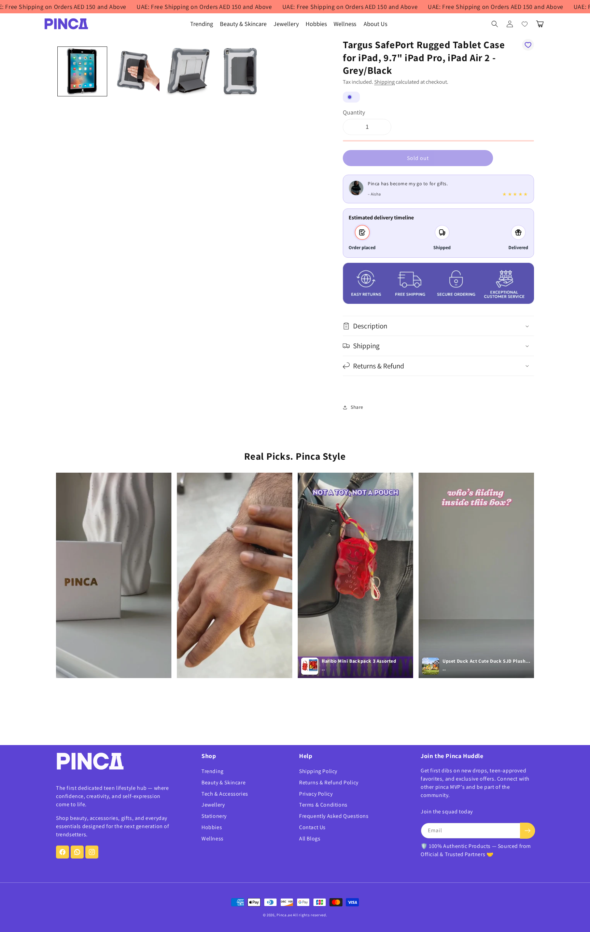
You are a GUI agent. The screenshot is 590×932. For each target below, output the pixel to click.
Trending (212, 771)
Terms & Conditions (323, 804)
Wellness (212, 838)
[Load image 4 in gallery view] (240, 71)
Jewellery (213, 804)
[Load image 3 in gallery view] (187, 71)
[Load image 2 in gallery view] (134, 71)
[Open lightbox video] (113, 575)
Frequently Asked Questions (334, 816)
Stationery (214, 816)
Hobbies (211, 827)
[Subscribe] (527, 831)
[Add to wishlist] (528, 45)
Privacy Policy (316, 793)
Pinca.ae (284, 915)
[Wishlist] (524, 24)
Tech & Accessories (224, 793)
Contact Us (312, 827)
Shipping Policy (318, 771)
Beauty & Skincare (223, 782)
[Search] (494, 24)
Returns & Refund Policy (329, 782)
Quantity (354, 112)
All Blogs (309, 838)
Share (357, 407)
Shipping (384, 81)
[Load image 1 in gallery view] (82, 71)
